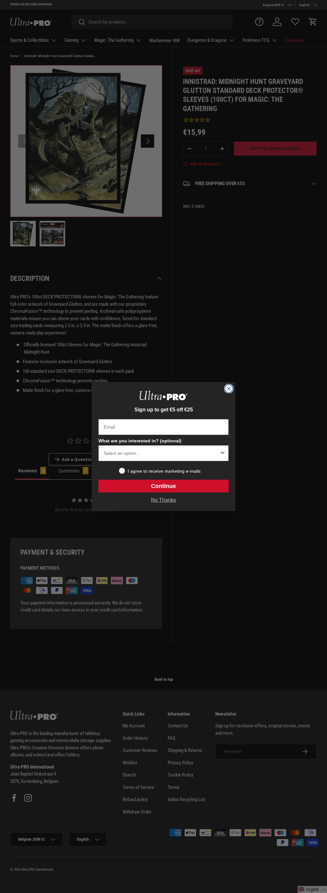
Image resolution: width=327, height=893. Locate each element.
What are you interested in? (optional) (139, 440)
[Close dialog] (229, 389)
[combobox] (161, 453)
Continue (163, 486)
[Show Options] (222, 453)
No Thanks (163, 500)
